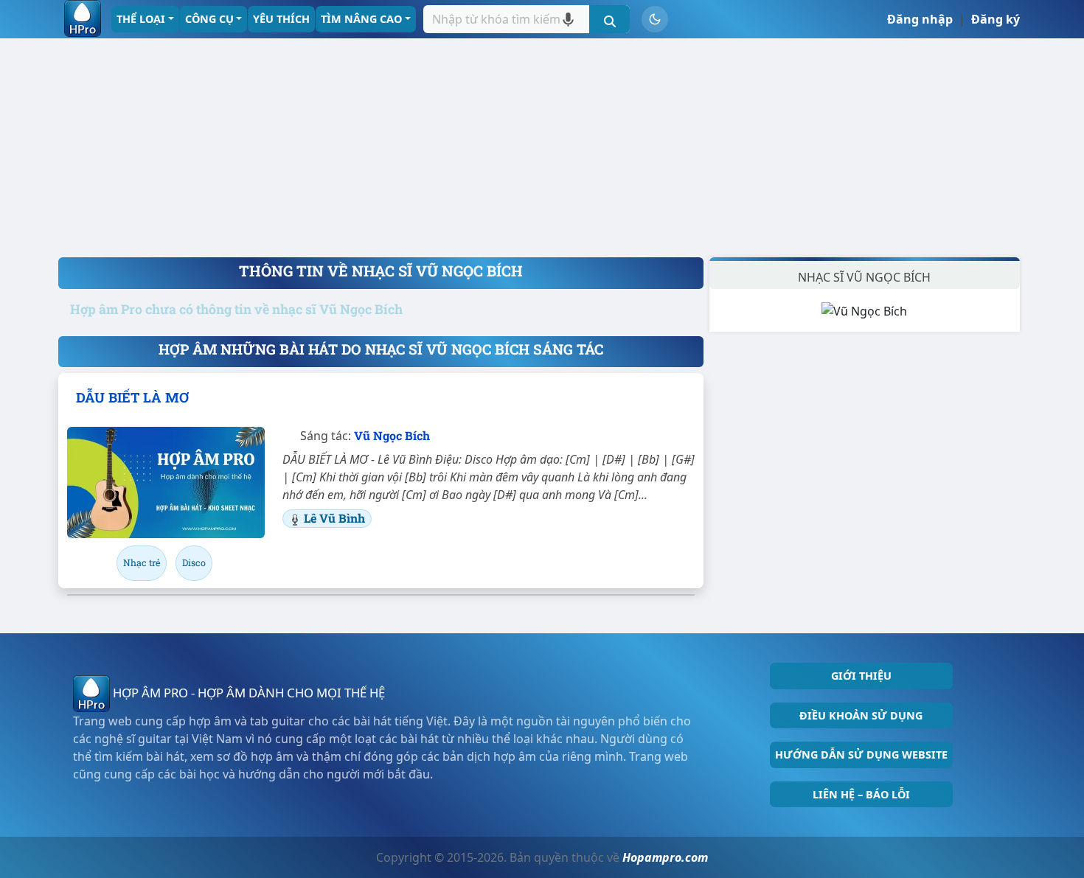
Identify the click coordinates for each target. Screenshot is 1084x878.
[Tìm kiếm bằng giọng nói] (568, 19)
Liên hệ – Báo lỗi (861, 794)
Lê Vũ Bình (334, 518)
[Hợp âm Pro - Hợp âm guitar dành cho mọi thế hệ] (82, 18)
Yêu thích (281, 19)
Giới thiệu (861, 676)
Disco (194, 562)
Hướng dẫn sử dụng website (861, 755)
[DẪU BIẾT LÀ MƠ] (166, 482)
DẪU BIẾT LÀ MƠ (132, 397)
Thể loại (141, 19)
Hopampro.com (665, 857)
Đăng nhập (920, 19)
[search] (609, 19)
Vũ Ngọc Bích (392, 435)
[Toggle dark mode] (655, 19)
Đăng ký (995, 19)
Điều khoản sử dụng (861, 715)
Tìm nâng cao (361, 19)
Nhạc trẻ (141, 562)
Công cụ (209, 19)
